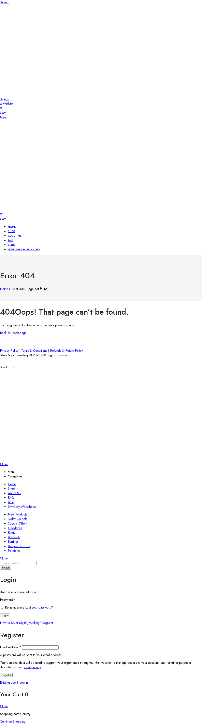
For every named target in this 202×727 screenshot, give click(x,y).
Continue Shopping (12, 721)
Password (8, 599)
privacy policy (32, 667)
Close (4, 464)
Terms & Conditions (34, 350)
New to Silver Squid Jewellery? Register (26, 623)
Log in (5, 615)
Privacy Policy (9, 350)
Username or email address (19, 592)
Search (6, 567)
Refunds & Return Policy (66, 350)
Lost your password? (39, 607)
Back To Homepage (13, 333)
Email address (10, 647)
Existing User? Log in (14, 682)
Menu (3, 117)
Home (4, 289)
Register (6, 675)
